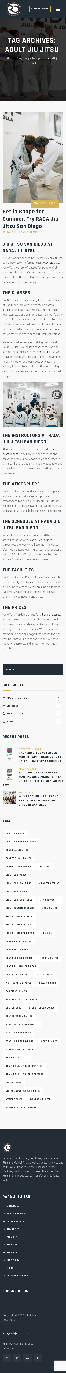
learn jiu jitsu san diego (21, 966)
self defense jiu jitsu (19, 1016)
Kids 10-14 (13, 1260)
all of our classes (50, 614)
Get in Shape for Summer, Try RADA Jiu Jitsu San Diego (30, 219)
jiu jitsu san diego (17, 891)
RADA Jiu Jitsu (50, 262)
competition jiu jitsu (18, 858)
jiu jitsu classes (16, 875)
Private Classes (17, 1275)
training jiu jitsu (16, 1057)
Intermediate (15, 1221)
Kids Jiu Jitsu (33, 713)
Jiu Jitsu (33, 705)
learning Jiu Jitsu (41, 351)
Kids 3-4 (12, 1237)
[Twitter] (17, 1358)
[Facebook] (7, 1358)
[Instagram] (38, 1358)
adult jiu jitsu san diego (21, 841)
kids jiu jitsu (49, 908)
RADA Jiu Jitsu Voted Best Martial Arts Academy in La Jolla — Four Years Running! (40, 757)
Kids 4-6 (12, 1244)
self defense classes (42, 1008)
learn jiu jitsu (49, 958)
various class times (41, 539)
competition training (18, 866)
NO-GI (10, 1268)
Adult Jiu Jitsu (33, 697)
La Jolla (47, 933)
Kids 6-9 (12, 1252)
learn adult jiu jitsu (18, 941)
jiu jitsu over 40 (49, 883)
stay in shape (49, 1041)
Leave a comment (30, 232)
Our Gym (26, 582)
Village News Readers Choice (23, 1091)
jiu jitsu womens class (20, 908)
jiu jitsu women (49, 900)
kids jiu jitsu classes (19, 916)
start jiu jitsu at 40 (18, 1032)
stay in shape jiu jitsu (19, 1049)
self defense (13, 1008)
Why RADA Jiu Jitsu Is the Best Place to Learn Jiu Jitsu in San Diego (38, 800)
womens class (14, 1099)
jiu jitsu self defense (19, 900)
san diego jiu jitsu (17, 991)
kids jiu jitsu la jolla (19, 924)
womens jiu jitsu (40, 1099)
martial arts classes (18, 983)
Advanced (13, 1229)
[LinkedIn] (27, 1358)
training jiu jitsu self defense (24, 1074)
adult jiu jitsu (15, 833)
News (33, 721)
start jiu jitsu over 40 (20, 1041)
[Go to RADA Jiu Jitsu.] (8, 58)
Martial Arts (44, 974)
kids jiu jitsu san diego (20, 933)
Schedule (13, 1206)
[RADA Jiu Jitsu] (13, 9)
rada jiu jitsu (47, 983)
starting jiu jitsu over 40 (21, 1024)
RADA (10, 232)
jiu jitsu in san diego (18, 883)
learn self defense (17, 974)
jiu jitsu (44, 866)
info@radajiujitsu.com (15, 1333)
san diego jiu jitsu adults (21, 999)
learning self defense (19, 958)
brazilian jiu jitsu (17, 850)
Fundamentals (16, 1213)
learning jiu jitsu (17, 949)
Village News (14, 1082)
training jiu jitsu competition (24, 1066)
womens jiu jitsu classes (21, 1107)
